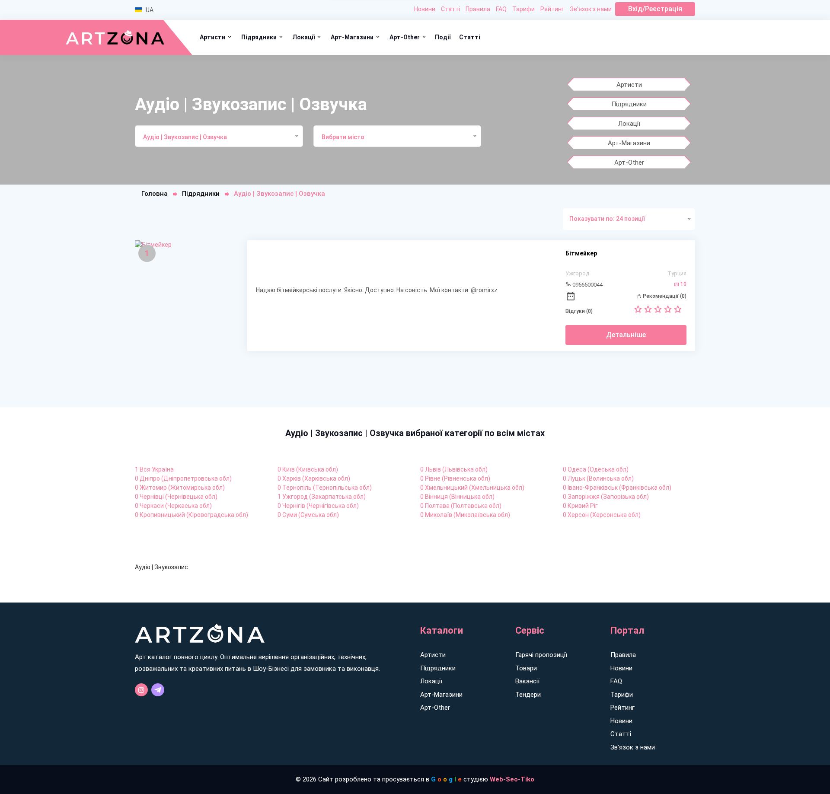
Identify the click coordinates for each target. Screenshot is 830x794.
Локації (304, 37)
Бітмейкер (581, 253)
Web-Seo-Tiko (512, 779)
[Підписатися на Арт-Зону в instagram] (141, 689)
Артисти (213, 37)
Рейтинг (552, 9)
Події (442, 37)
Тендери (528, 694)
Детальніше (626, 335)
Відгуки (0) (579, 311)
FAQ (501, 9)
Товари (526, 668)
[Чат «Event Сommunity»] (157, 689)
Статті (450, 9)
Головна (154, 194)
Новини (424, 9)
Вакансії (527, 681)
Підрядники (259, 37)
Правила (478, 9)
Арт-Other (405, 37)
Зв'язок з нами (591, 9)
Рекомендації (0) (664, 296)
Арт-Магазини (353, 37)
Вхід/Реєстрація (655, 9)
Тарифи (523, 9)
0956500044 (587, 284)
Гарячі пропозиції (541, 655)
